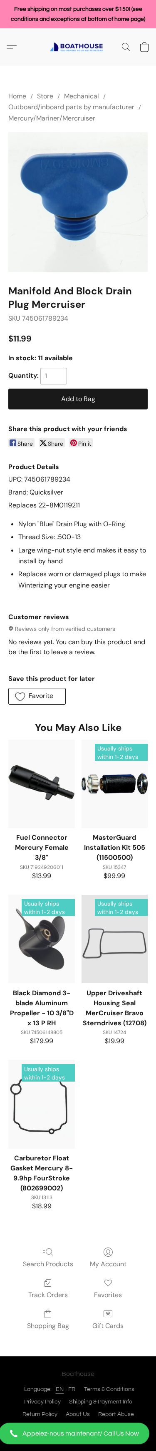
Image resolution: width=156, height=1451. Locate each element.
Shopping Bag (48, 1325)
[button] (78, 1433)
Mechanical (81, 96)
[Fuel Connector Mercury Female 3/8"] (41, 784)
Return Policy (39, 1414)
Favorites (108, 1294)
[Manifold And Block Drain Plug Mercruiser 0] (78, 202)
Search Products (48, 1264)
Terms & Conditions (109, 1389)
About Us (78, 1414)
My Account (108, 1264)
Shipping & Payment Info (100, 1402)
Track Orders (48, 1294)
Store (45, 96)
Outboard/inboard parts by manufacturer (71, 107)
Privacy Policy (42, 1402)
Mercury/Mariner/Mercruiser (51, 118)
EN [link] (60, 1389)
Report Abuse (116, 1414)
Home (17, 96)
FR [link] (72, 1389)
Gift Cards (108, 1325)
